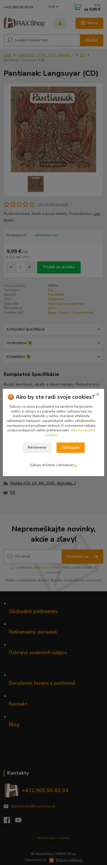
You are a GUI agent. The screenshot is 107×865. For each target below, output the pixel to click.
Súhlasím (70, 447)
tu (75, 465)
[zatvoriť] (97, 394)
